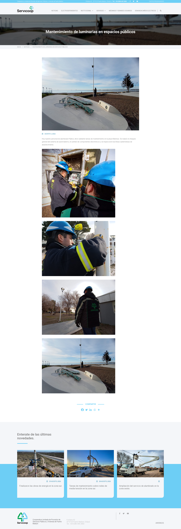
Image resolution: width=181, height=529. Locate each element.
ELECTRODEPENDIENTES (69, 11)
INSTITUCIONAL (86, 11)
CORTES (156, 1)
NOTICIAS (55, 11)
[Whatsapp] (94, 410)
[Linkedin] (90, 410)
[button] (161, 11)
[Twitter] (86, 410)
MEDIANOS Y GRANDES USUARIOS (120, 11)
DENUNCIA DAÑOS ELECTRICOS (145, 11)
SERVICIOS (100, 11)
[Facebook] (82, 410)
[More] (99, 410)
